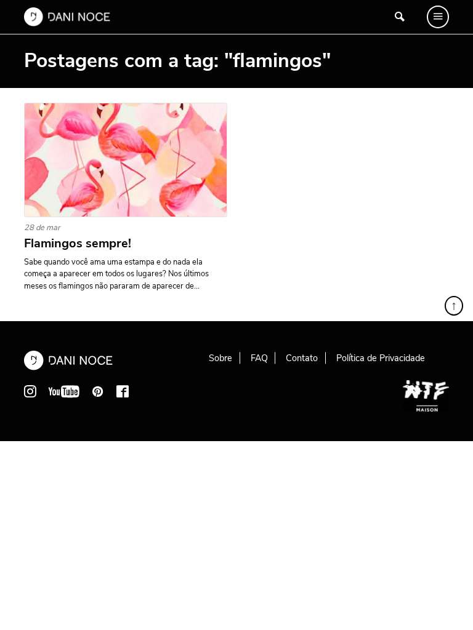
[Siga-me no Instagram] (30, 391)
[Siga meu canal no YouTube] (64, 391)
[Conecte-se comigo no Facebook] (122, 391)
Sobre (220, 358)
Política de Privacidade (380, 358)
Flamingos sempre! (77, 243)
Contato (302, 358)
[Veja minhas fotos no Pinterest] (98, 391)
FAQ (259, 358)
